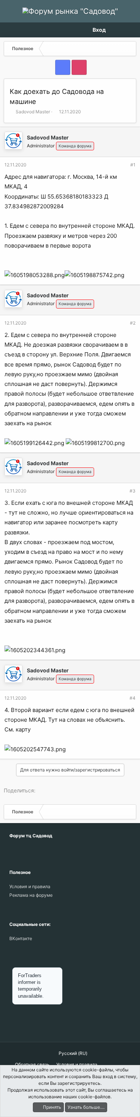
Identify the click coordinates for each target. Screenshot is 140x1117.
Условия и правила (29, 886)
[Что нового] (116, 29)
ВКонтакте (20, 938)
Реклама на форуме (31, 895)
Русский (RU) (72, 1053)
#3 (133, 491)
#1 (133, 165)
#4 (133, 698)
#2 (133, 323)
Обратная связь (32, 1064)
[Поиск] (129, 29)
